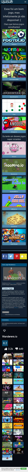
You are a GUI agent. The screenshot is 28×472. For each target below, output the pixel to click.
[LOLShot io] (18, 413)
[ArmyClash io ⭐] (18, 356)
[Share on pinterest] (17, 256)
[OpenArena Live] (18, 451)
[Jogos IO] (7, 2)
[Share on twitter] (11, 256)
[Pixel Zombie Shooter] (7, 375)
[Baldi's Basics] (7, 362)
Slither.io (16, 307)
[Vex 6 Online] (18, 369)
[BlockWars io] (18, 445)
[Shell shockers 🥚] (7, 356)
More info (18, 469)
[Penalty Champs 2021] (18, 388)
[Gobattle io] (18, 419)
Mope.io (4, 309)
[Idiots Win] (7, 426)
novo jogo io (13, 283)
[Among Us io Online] (7, 369)
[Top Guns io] (7, 413)
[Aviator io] (7, 381)
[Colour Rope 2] (18, 381)
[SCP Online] (7, 394)
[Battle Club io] (18, 400)
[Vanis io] (18, 438)
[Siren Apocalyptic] (18, 375)
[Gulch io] (7, 445)
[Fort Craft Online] (18, 362)
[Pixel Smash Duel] (18, 407)
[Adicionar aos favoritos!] (4, 331)
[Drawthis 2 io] (18, 426)
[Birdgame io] (7, 419)
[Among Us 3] (7, 451)
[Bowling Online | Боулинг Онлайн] (7, 388)
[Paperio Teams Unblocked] (7, 407)
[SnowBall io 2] (7, 457)
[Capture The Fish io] (7, 400)
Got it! (23, 468)
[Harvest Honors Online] (18, 394)
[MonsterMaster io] (7, 432)
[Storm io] (18, 432)
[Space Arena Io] (7, 438)
